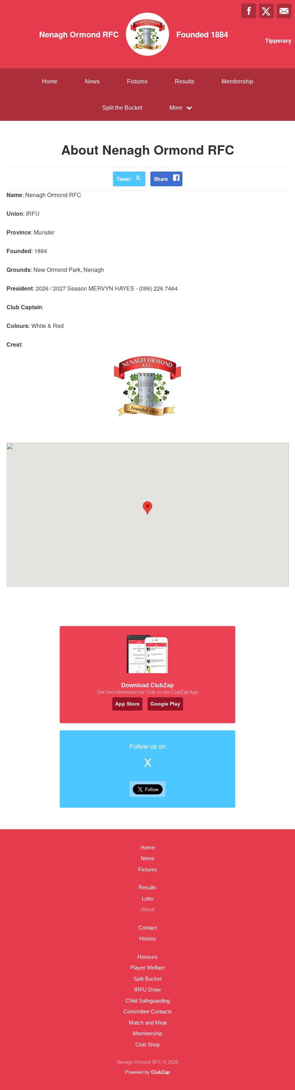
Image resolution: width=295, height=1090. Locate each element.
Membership (237, 81)
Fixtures (137, 81)
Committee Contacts (147, 1011)
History (147, 938)
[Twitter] (266, 11)
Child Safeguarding (148, 1001)
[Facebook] (248, 11)
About (147, 909)
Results (184, 81)
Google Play (165, 704)
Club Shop (147, 1044)
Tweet (124, 178)
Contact (148, 928)
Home (50, 81)
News (92, 81)
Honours (147, 957)
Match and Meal (148, 1023)
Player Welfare (147, 967)
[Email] (284, 11)
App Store (127, 704)
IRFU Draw (147, 989)
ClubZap (160, 1072)
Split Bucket (147, 979)
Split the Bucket (122, 108)
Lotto (147, 898)
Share (161, 178)
